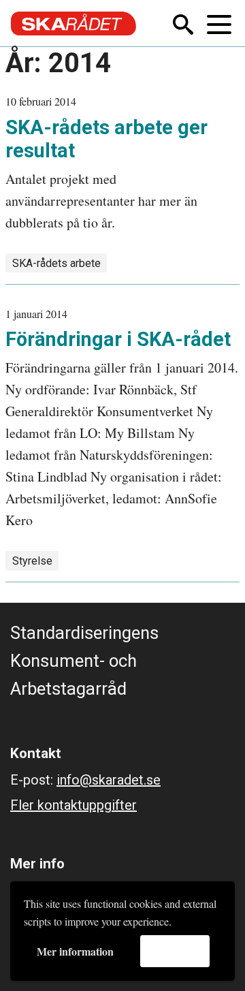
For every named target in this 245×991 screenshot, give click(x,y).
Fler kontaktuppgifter (73, 805)
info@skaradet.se (108, 780)
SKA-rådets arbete (56, 263)
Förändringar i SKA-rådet (118, 339)
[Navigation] (220, 23)
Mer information (75, 951)
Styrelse (32, 560)
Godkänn (175, 950)
